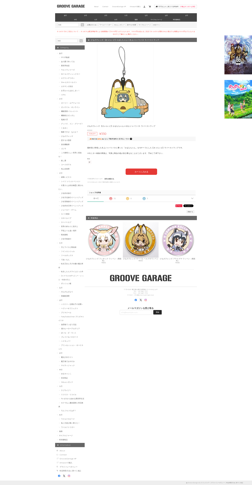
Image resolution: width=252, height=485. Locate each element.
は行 (166, 15)
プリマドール (66, 312)
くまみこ (64, 128)
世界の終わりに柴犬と (69, 226)
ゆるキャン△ (66, 374)
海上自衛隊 (65, 169)
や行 (75, 19)
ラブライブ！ (66, 390)
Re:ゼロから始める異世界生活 (72, 399)
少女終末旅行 (66, 193)
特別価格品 (176, 19)
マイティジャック (68, 365)
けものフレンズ (67, 136)
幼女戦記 (64, 378)
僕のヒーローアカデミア (70, 328)
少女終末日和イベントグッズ (72, 206)
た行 (126, 15)
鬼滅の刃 (64, 119)
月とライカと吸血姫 (68, 247)
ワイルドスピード (68, 419)
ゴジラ (63, 149)
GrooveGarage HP (119, 6)
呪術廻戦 (64, 235)
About (96, 6)
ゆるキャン (157, 25)
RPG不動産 (65, 57)
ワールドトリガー (105, 25)
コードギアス (66, 165)
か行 (85, 15)
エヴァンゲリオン (68, 78)
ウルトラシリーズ (68, 70)
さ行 (105, 15)
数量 (88, 159)
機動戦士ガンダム (68, 115)
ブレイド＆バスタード (69, 337)
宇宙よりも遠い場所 (68, 231)
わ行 (115, 19)
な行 (146, 15)
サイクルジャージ (156, 19)
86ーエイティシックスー (70, 74)
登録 (157, 312)
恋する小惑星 (131, 25)
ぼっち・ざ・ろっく (68, 333)
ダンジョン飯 (66, 283)
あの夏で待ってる (68, 61)
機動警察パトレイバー (69, 111)
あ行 (65, 15)
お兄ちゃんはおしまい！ (70, 90)
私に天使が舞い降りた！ (70, 423)
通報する (190, 212)
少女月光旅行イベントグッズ (72, 197)
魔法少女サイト (67, 357)
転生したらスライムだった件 (72, 271)
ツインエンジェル (68, 251)
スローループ (66, 218)
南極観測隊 (65, 296)
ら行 (95, 19)
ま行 (186, 15)
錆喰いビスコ (66, 177)
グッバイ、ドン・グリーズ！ (72, 124)
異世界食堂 (65, 66)
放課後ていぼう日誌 (68, 324)
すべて (96, 198)
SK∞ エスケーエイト (69, 82)
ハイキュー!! (65, 341)
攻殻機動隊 (65, 144)
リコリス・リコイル (68, 394)
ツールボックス (67, 255)
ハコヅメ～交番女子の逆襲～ (72, 304)
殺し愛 (63, 160)
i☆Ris (63, 95)
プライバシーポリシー (69, 467)
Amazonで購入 (135, 6)
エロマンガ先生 (67, 86)
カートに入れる (141, 171)
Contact (105, 6)
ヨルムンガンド (119, 25)
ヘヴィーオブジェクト (69, 308)
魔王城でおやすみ (68, 361)
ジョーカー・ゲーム (68, 210)
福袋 (136, 19)
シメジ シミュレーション (70, 181)
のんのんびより (67, 292)
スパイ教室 (65, 214)
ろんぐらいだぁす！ (68, 410)
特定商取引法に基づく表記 (70, 471)
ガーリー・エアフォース (70, 103)
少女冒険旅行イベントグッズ (72, 201)
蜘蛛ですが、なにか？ (69, 132)
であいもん (65, 260)
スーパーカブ (66, 222)
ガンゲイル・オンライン (70, 107)
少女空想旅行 (66, 239)
